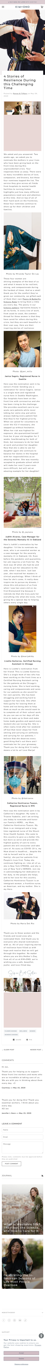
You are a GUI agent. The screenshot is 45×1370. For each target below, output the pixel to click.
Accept (21, 1353)
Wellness (23, 1031)
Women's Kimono (11, 1034)
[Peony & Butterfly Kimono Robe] (22, 269)
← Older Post (8, 1050)
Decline (21, 1359)
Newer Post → (36, 1050)
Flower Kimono (11, 1031)
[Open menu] (5, 7)
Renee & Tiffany (20, 94)
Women (32, 1031)
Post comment (11, 1164)
